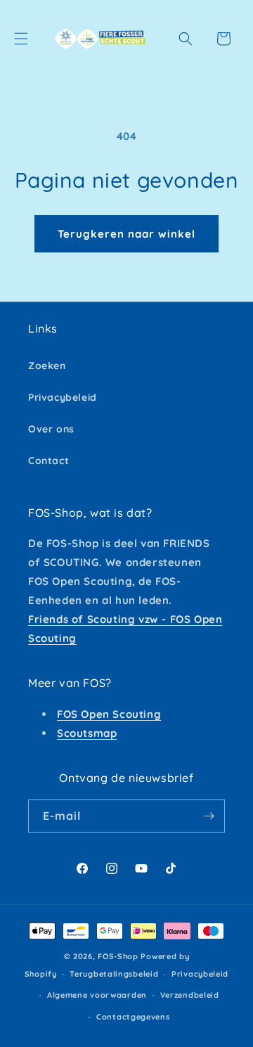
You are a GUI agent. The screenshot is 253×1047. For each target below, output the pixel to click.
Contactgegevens (133, 1017)
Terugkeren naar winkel (126, 233)
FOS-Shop (119, 956)
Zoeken (47, 365)
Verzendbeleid (189, 995)
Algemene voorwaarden (97, 995)
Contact (48, 460)
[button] (21, 38)
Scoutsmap (87, 733)
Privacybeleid (62, 397)
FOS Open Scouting (109, 714)
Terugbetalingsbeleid (114, 974)
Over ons (51, 429)
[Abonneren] (208, 816)
